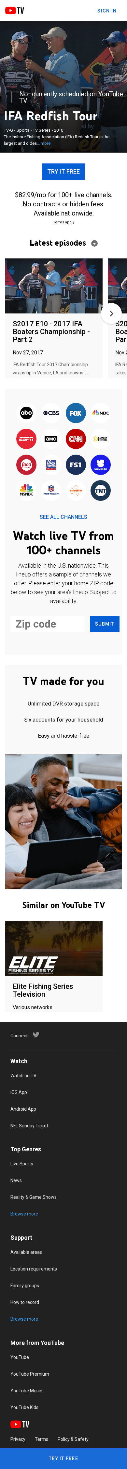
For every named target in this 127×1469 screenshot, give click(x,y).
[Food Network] (26, 465)
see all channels (63, 517)
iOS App (18, 1092)
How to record (24, 1302)
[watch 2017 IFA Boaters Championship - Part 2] (54, 286)
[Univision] (100, 465)
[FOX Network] (76, 413)
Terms (41, 1439)
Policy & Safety (73, 1439)
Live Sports (21, 1163)
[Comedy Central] (100, 439)
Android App (23, 1109)
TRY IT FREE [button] (63, 171)
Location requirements (33, 1268)
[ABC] (26, 413)
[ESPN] (26, 439)
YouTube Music (26, 1390)
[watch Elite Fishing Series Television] (54, 949)
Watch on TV (23, 1075)
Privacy (17, 1439)
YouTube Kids (24, 1407)
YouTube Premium (29, 1374)
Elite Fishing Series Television (43, 990)
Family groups (24, 1285)
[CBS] (51, 413)
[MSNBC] (26, 491)
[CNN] (76, 439)
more (45, 143)
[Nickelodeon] (76, 491)
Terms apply (63, 222)
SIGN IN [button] (107, 10)
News (16, 1180)
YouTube (19, 1357)
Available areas (26, 1252)
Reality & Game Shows (33, 1197)
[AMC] (51, 439)
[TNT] (100, 491)
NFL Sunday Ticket (29, 1125)
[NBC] (100, 413)
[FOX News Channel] (51, 465)
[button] (111, 313)
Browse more (24, 1213)
